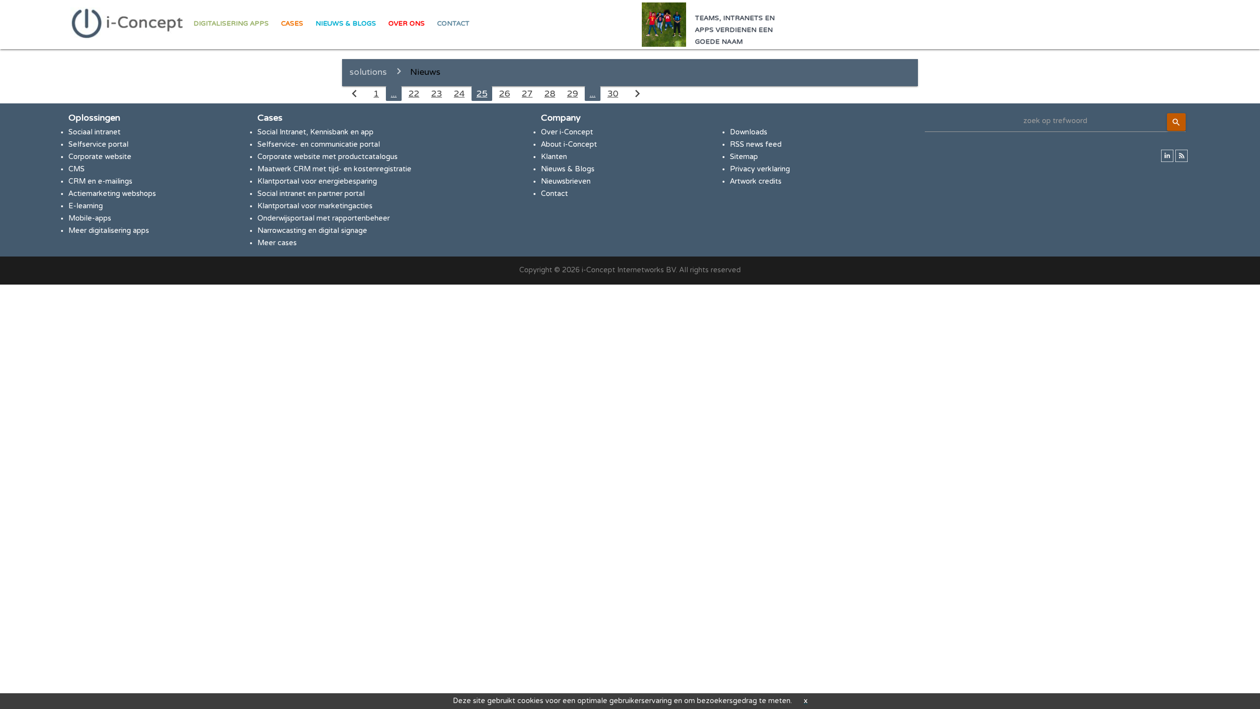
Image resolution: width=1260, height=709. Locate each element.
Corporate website (99, 157)
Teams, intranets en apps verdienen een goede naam (735, 30)
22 (414, 93)
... (394, 93)
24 (459, 93)
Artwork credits (756, 181)
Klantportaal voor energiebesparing (317, 181)
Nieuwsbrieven (566, 181)
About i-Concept (569, 144)
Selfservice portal (98, 144)
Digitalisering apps (231, 24)
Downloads (748, 132)
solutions (368, 71)
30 (612, 93)
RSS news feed (756, 144)
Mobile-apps (89, 218)
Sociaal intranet (94, 132)
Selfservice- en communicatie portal (318, 144)
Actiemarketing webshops (112, 194)
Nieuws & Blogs (345, 24)
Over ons (406, 24)
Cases (292, 24)
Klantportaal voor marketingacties (315, 206)
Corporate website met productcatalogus (327, 157)
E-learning (85, 206)
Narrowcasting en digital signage (312, 230)
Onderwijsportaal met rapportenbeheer (323, 218)
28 (549, 93)
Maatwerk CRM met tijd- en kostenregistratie (334, 169)
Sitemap (744, 157)
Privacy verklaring (760, 169)
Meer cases (277, 243)
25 (481, 93)
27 (527, 93)
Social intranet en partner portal (311, 194)
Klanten (554, 157)
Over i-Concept (567, 132)
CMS (76, 169)
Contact (453, 24)
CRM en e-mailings (100, 181)
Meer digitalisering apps (108, 230)
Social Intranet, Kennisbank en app (315, 132)
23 (436, 93)
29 (572, 93)
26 (504, 93)
